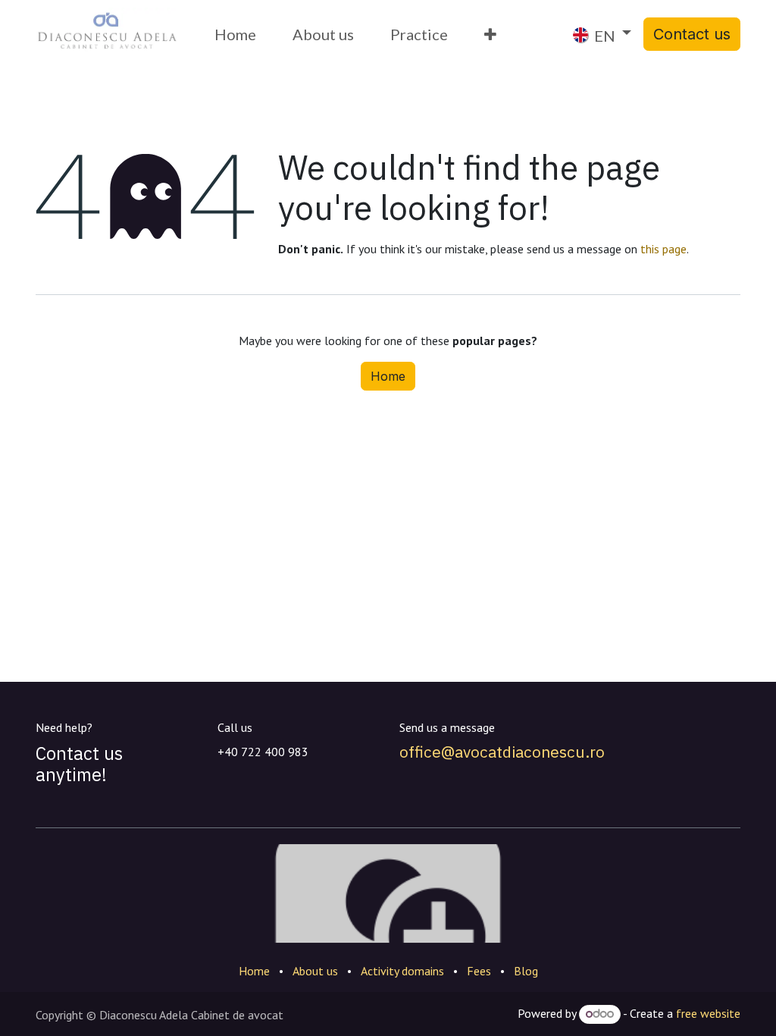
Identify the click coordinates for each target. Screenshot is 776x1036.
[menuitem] (235, 34)
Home (388, 376)
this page (663, 248)
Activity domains (402, 970)
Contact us (692, 34)
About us (315, 970)
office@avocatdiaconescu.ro (502, 752)
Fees (479, 970)
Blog (526, 970)
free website (708, 1013)
